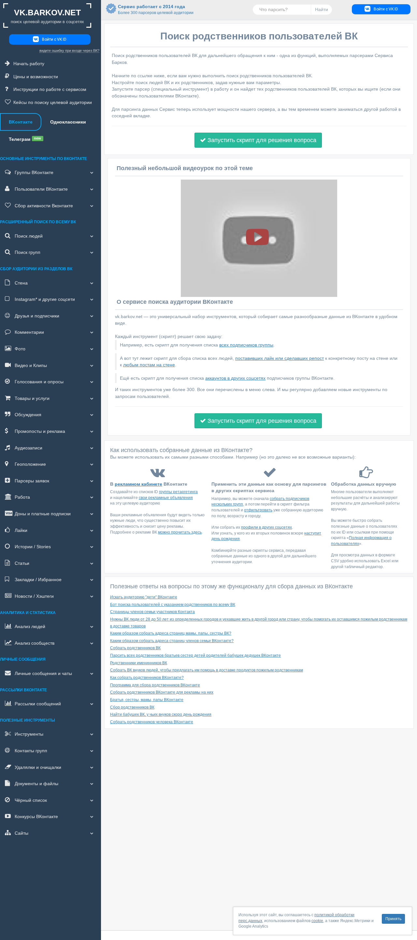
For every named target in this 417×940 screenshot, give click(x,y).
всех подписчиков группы (246, 344)
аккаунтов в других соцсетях (235, 378)
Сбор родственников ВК (132, 707)
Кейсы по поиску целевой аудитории (52, 102)
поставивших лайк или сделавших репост (279, 358)
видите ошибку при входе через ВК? (69, 50)
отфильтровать (258, 510)
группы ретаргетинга (178, 492)
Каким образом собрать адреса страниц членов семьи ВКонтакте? (172, 641)
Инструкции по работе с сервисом (49, 89)
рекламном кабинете (138, 484)
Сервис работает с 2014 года (151, 9)
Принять (393, 919)
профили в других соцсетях (266, 527)
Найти (321, 9)
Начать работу (28, 63)
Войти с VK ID (54, 39)
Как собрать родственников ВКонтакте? (147, 677)
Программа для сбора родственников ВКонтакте (155, 685)
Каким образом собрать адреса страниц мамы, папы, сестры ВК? (170, 633)
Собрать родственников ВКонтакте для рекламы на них (161, 692)
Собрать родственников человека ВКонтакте (151, 722)
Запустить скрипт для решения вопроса (261, 140)
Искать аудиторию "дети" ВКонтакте (143, 597)
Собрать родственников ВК (135, 648)
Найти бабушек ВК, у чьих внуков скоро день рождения (160, 714)
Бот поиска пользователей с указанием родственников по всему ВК (172, 604)
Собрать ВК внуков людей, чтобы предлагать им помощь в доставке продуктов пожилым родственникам (206, 670)
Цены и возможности (35, 76)
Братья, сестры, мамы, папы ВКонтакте (146, 700)
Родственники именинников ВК (138, 663)
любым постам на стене (149, 364)
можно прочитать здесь (180, 532)
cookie (317, 920)
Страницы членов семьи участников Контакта (152, 612)
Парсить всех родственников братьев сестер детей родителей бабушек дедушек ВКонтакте (195, 655)
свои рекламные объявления (166, 497)
